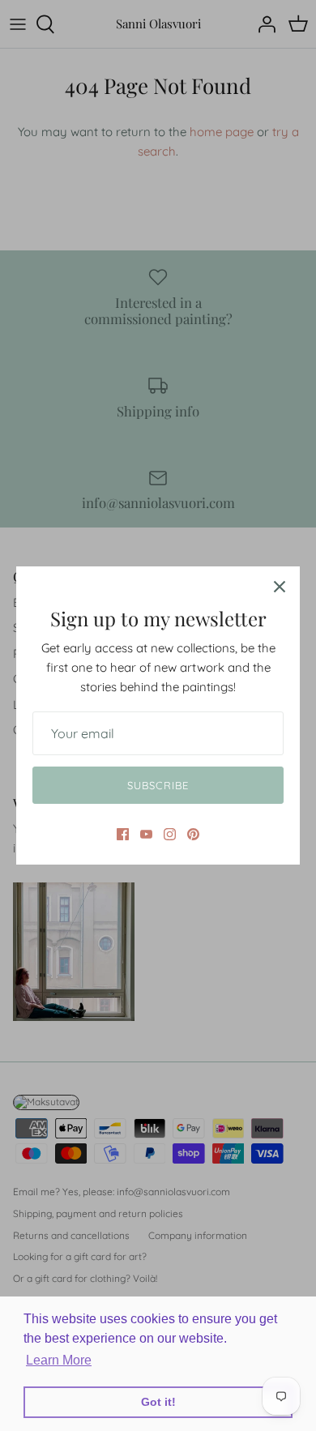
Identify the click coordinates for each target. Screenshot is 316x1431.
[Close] (279, 586)
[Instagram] (170, 834)
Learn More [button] (59, 1360)
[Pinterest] (193, 834)
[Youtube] (146, 834)
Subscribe (157, 785)
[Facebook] (123, 834)
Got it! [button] (158, 1401)
